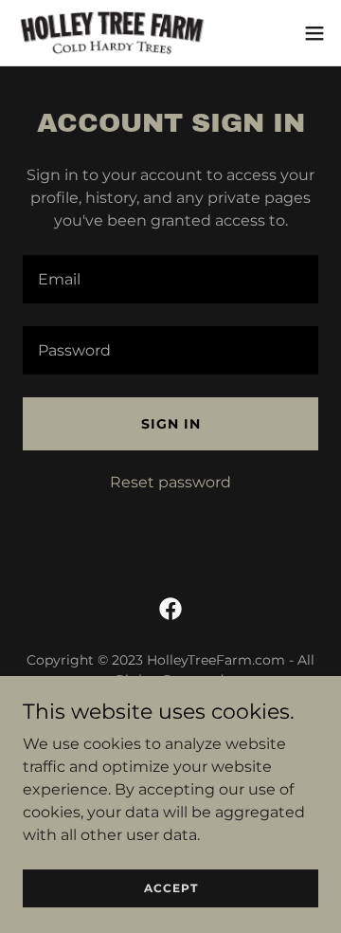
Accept (171, 888)
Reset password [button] (170, 482)
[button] (314, 33)
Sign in (171, 423)
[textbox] (170, 279)
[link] (112, 33)
